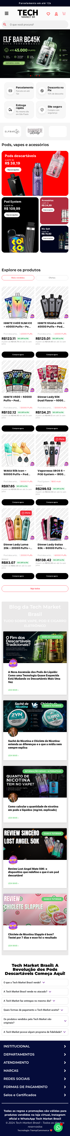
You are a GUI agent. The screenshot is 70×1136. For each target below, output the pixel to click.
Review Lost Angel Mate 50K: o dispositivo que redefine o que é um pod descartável (33, 872)
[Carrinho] (64, 13)
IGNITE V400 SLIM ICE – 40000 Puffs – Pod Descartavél (18, 324)
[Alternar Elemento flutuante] (58, 1127)
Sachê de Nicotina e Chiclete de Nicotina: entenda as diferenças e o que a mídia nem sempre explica (35, 744)
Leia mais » (13, 690)
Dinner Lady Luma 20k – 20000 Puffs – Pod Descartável (17, 546)
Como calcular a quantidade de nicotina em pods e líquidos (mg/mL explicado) (33, 808)
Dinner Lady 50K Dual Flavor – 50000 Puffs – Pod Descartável (51, 398)
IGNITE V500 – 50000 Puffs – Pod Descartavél (18, 398)
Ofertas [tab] (52, 277)
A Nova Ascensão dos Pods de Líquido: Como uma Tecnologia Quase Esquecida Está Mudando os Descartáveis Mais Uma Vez (34, 677)
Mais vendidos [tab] (18, 277)
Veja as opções (13, 170)
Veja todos (35, 588)
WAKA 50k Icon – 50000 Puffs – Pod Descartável (16, 472)
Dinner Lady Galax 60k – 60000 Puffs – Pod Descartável (51, 546)
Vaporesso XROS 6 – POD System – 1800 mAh (51, 472)
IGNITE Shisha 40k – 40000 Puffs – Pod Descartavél (51, 324)
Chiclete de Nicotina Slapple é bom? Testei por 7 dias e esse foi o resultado (32, 936)
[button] (30, 75)
